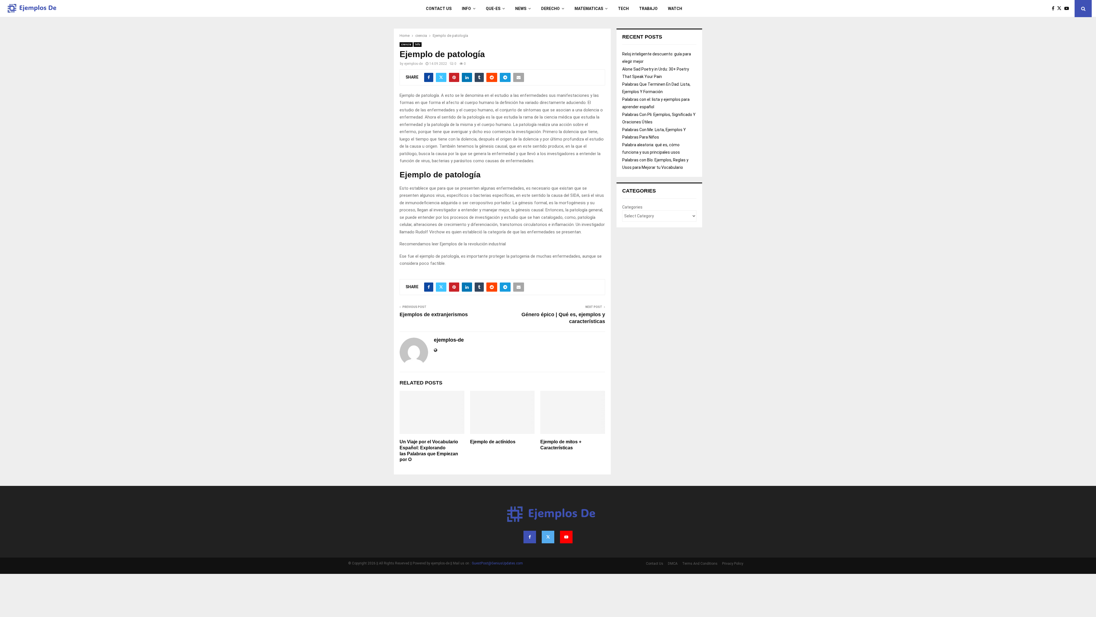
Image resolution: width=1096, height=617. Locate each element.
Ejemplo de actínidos (492, 441)
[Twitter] (1060, 8)
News (520, 8)
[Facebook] (1054, 8)
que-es (493, 8)
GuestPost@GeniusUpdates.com (497, 563)
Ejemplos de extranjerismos (434, 314)
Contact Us (439, 8)
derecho (550, 8)
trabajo (648, 8)
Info (466, 8)
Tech (623, 8)
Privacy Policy (732, 564)
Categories (632, 207)
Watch (675, 8)
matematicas (589, 8)
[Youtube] (1068, 8)
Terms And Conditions (700, 564)
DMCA (673, 564)
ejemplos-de (413, 64)
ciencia (406, 44)
